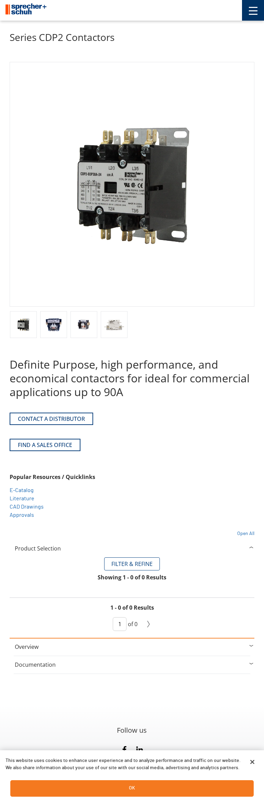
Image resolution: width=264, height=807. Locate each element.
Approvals (22, 515)
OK (132, 788)
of (132, 624)
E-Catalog (22, 490)
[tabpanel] (132, 597)
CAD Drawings (27, 507)
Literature (22, 498)
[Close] (252, 762)
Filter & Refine (132, 564)
